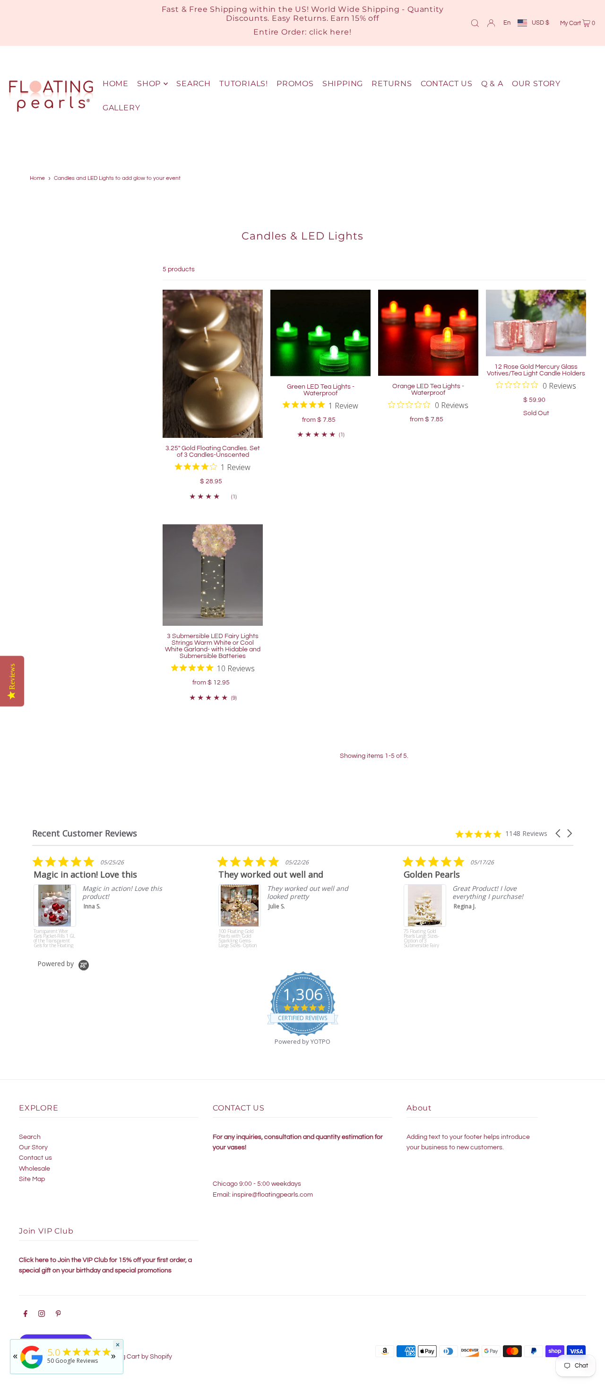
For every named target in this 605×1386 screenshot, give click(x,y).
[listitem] (158, 901)
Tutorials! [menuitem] (243, 83)
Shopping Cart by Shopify (134, 1356)
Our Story (33, 1147)
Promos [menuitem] (295, 83)
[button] (558, 833)
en (506, 22)
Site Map (32, 1179)
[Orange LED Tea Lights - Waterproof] (428, 333)
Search (30, 1137)
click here (329, 31)
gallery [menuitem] (121, 107)
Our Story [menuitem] (536, 83)
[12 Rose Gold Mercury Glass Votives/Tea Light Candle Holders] (536, 323)
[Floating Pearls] (31, 1368)
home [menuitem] (116, 83)
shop (149, 83)
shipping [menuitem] (342, 83)
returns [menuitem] (392, 83)
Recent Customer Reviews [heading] (84, 833)
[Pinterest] (58, 1315)
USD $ (540, 22)
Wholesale (34, 1168)
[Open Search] (475, 23)
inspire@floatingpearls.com (272, 1194)
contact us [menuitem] (447, 83)
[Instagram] (41, 1315)
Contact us (35, 1158)
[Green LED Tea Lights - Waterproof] (320, 333)
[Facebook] (25, 1315)
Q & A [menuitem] (492, 83)
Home (37, 178)
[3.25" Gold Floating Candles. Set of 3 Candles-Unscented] (213, 364)
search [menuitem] (193, 83)
